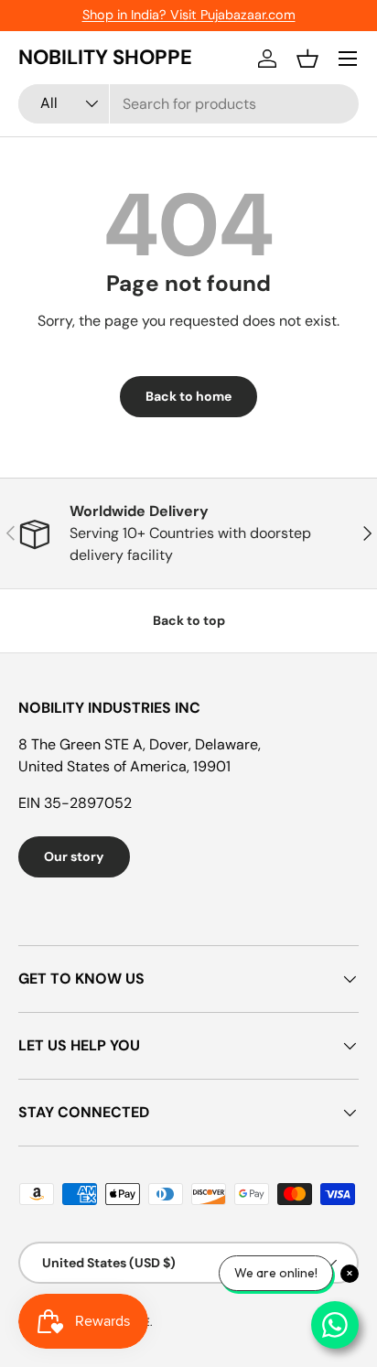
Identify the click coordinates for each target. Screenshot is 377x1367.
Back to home (188, 396)
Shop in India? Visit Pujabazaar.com (189, 14)
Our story (74, 856)
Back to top (189, 620)
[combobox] (188, 104)
